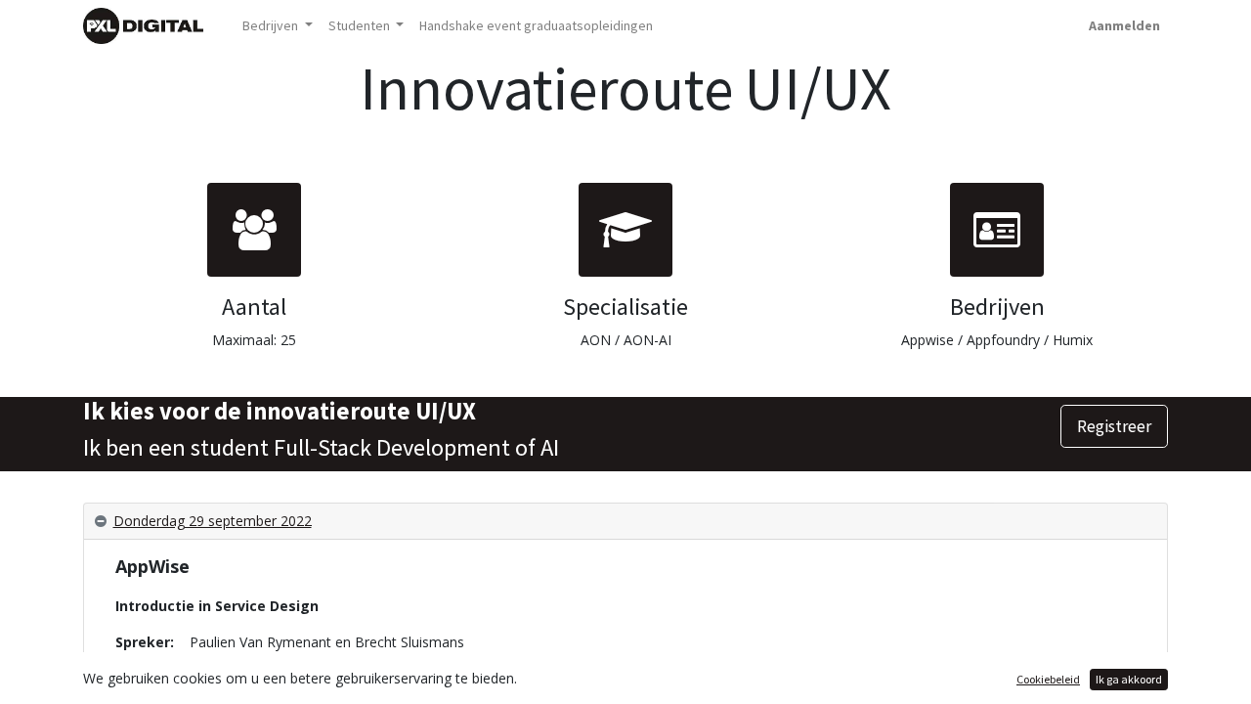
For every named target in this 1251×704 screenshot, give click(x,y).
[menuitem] (536, 26)
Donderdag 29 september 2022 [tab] (212, 520)
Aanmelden (1124, 25)
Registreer (1114, 426)
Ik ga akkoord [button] (1129, 679)
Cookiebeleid (1048, 679)
